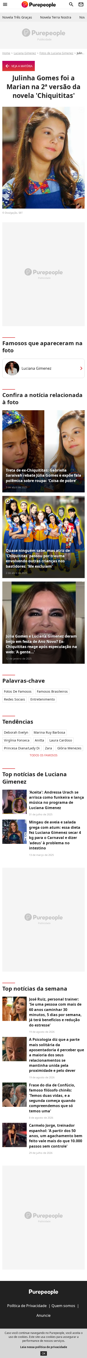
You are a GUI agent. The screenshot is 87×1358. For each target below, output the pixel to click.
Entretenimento (42, 699)
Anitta (39, 740)
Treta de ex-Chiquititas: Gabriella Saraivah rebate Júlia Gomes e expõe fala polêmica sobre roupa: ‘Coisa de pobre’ (43, 475)
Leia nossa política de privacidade (43, 1347)
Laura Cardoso (60, 740)
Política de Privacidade (27, 1305)
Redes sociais (14, 699)
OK (43, 1353)
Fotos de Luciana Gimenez (56, 53)
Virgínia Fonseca (16, 740)
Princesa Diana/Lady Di (22, 748)
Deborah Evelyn (16, 732)
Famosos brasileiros (52, 691)
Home (6, 53)
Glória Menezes (69, 748)
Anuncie (43, 1315)
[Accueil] (39, 4)
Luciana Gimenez (25, 53)
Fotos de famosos (18, 691)
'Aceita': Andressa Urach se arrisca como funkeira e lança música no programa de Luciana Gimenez (56, 800)
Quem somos (63, 1305)
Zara (48, 748)
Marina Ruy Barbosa (49, 732)
